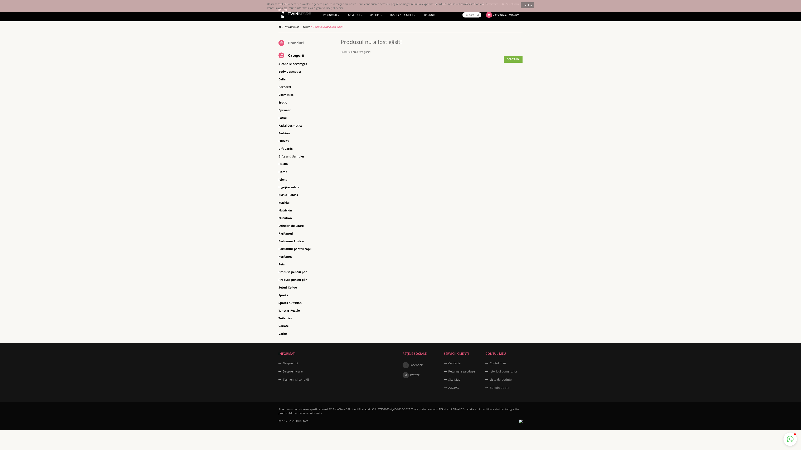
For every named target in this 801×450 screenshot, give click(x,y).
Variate (283, 326)
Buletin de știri (500, 388)
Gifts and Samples (291, 156)
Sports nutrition (290, 303)
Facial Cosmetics (290, 126)
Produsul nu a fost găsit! (328, 27)
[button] (790, 439)
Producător (292, 27)
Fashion (284, 133)
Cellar (282, 79)
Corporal (284, 87)
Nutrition (285, 218)
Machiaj (284, 203)
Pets (281, 264)
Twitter (414, 375)
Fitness (283, 141)
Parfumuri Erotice (291, 241)
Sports (283, 295)
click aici (338, 8)
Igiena (282, 179)
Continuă (513, 59)
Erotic (282, 102)
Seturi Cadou (287, 287)
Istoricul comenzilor (503, 371)
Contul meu (498, 363)
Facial (282, 118)
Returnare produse (461, 371)
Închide (527, 5)
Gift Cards (285, 149)
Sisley (306, 27)
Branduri (296, 42)
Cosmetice (285, 95)
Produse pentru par (292, 272)
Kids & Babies (288, 195)
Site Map (454, 379)
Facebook (416, 365)
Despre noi (290, 363)
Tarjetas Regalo (289, 310)
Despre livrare (293, 371)
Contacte (454, 363)
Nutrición (285, 210)
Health (283, 164)
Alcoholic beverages (292, 64)
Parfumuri (285, 233)
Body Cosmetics (289, 72)
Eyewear (284, 110)
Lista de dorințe (501, 379)
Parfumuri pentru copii (294, 249)
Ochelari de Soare (291, 226)
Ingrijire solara (288, 187)
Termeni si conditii (296, 379)
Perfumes (285, 257)
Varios (282, 334)
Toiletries (285, 318)
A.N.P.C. (453, 388)
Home (282, 172)
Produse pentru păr (292, 280)
